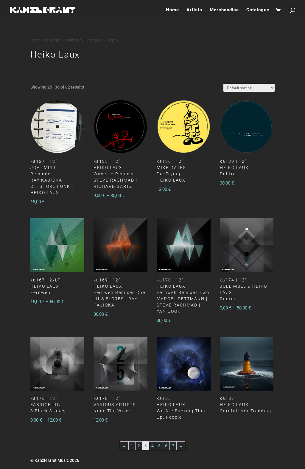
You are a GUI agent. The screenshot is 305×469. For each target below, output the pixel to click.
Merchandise (224, 10)
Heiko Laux (94, 40)
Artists (194, 10)
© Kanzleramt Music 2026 (54, 460)
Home (172, 10)
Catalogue (257, 10)
